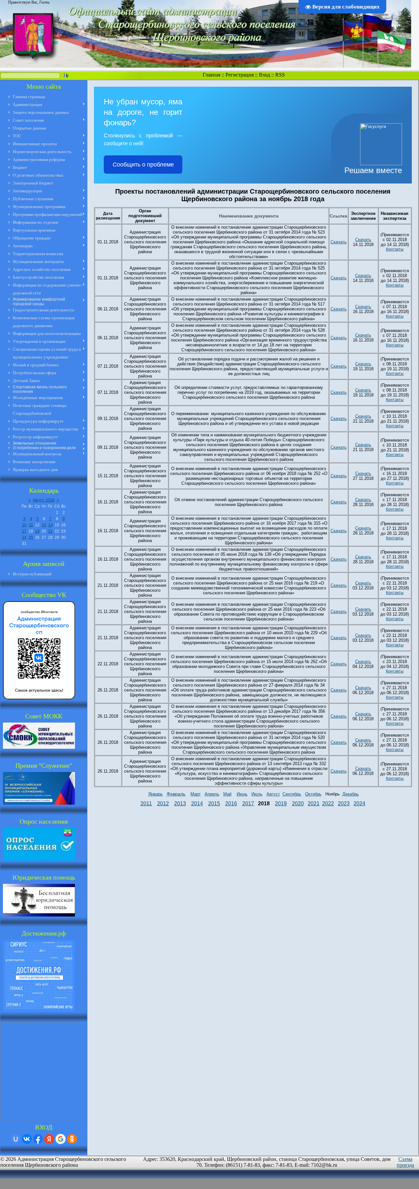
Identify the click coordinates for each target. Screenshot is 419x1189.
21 (50, 531)
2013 (180, 803)
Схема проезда (405, 1162)
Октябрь (313, 794)
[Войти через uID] (16, 1139)
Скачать (339, 241)
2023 (344, 803)
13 (44, 525)
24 (24, 537)
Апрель (212, 794)
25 (30, 537)
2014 (197, 803)
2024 (359, 803)
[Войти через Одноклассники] (72, 1139)
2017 (248, 803)
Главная (211, 75)
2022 (328, 803)
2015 (214, 803)
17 (24, 531)
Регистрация (240, 75)
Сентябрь (291, 794)
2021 (313, 803)
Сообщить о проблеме (143, 164)
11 (31, 525)
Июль (257, 794)
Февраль (176, 793)
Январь (155, 794)
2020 (298, 803)
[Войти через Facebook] (38, 1139)
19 (37, 531)
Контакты (395, 249)
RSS (280, 75)
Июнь (242, 794)
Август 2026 (44, 500)
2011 (146, 803)
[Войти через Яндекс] (49, 1139)
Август (273, 794)
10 (24, 525)
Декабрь (350, 794)
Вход (264, 75)
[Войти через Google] (60, 1139)
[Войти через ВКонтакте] (27, 1139)
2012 (163, 803)
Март (196, 794)
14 (50, 525)
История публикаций (32, 573)
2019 (281, 803)
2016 (231, 803)
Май (227, 794)
